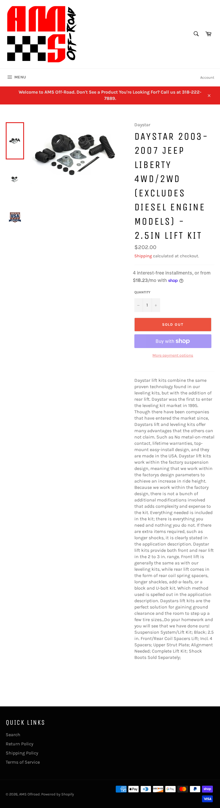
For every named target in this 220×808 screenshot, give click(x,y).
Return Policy (19, 743)
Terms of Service (23, 762)
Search (13, 734)
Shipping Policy (22, 753)
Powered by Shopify (57, 794)
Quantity (142, 292)
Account (207, 77)
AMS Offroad (29, 794)
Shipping (143, 255)
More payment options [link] (172, 355)
